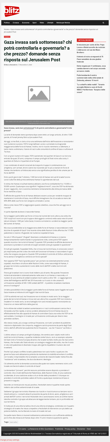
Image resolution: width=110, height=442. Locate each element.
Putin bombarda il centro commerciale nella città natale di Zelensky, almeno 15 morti (90, 77)
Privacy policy (70, 429)
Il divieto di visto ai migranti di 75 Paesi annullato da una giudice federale (90, 59)
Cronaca (16, 23)
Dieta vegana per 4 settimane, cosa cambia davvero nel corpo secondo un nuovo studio (91, 68)
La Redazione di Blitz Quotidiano (41, 429)
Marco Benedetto (12, 65)
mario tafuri (13, 422)
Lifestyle (50, 23)
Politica (7, 23)
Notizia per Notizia (63, 23)
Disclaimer (81, 429)
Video (42, 23)
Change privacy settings (9, 440)
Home (6, 29)
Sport (35, 23)
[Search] (103, 23)
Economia (25, 23)
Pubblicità (59, 429)
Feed (89, 429)
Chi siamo (22, 429)
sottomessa (28, 128)
